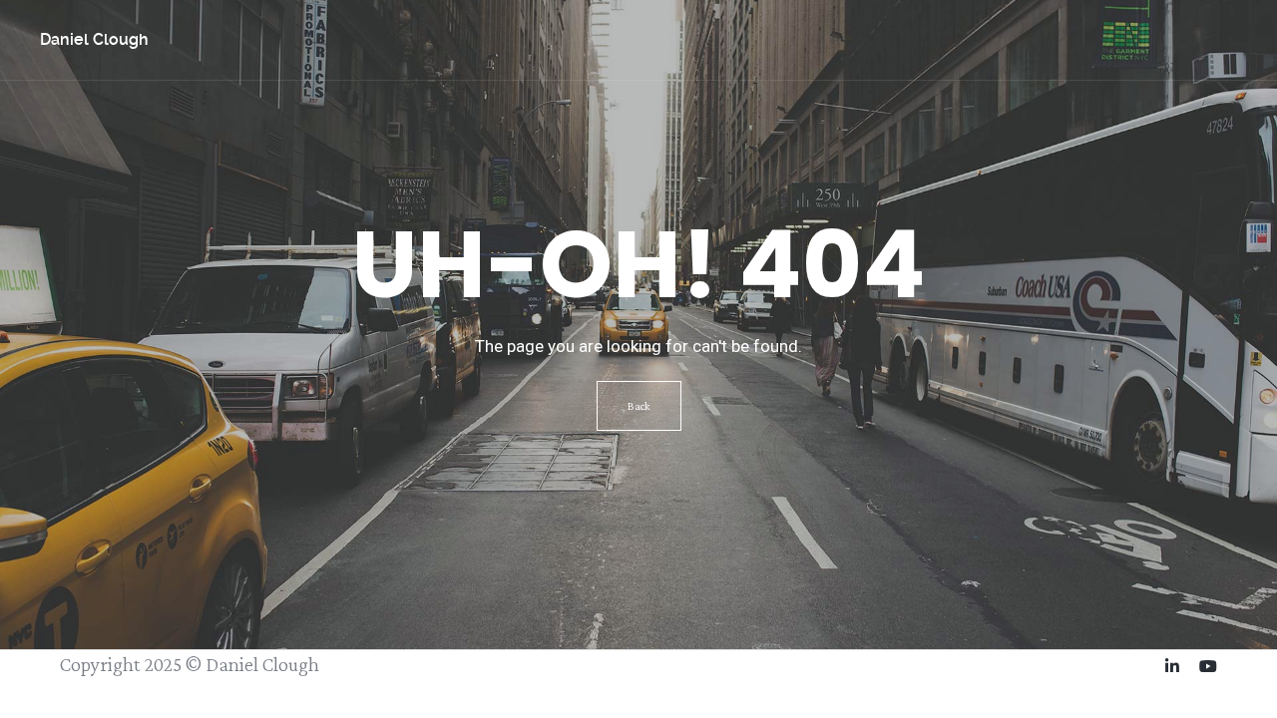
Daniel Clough (94, 39)
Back (639, 406)
